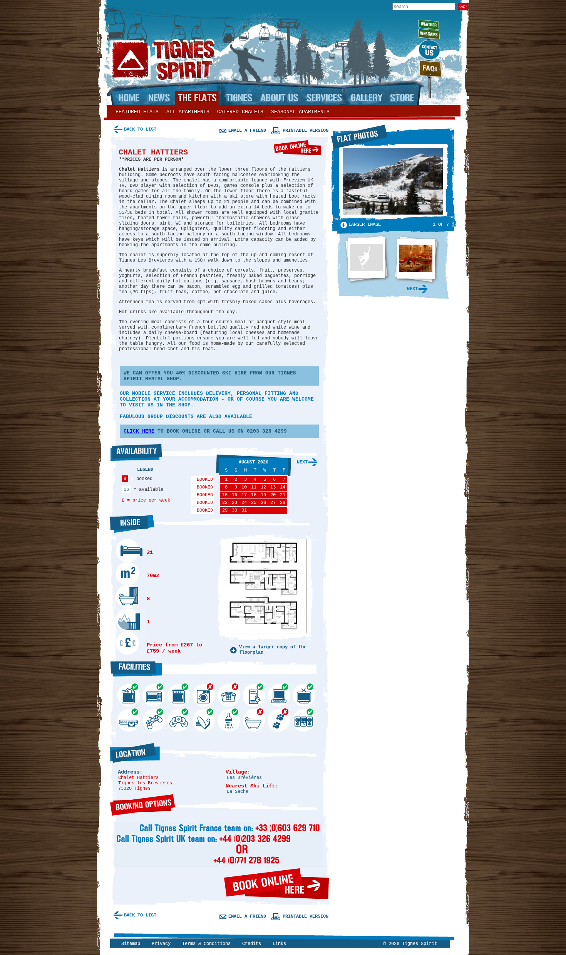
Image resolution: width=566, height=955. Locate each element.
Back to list (140, 129)
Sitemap (130, 944)
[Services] (324, 98)
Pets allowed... (278, 720)
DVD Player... (128, 720)
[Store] (401, 98)
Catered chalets (240, 112)
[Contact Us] (428, 49)
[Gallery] (366, 98)
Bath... (253, 720)
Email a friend (247, 130)
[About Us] (278, 98)
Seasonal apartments (300, 112)
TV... (303, 695)
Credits (251, 944)
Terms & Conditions (206, 944)
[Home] (130, 98)
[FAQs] (428, 69)
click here (139, 431)
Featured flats (137, 112)
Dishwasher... (128, 695)
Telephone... (228, 695)
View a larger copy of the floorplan (272, 649)
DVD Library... (178, 720)
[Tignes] (239, 98)
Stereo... (303, 720)
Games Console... (153, 720)
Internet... (278, 695)
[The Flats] (197, 98)
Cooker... (178, 695)
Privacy (161, 944)
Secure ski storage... (253, 695)
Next (302, 462)
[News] (157, 98)
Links (279, 944)
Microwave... (153, 695)
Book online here (297, 148)
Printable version (305, 130)
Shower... (228, 720)
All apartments (187, 112)
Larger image (364, 224)
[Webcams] (428, 32)
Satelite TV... (203, 720)
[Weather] (428, 20)
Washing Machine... (203, 695)
